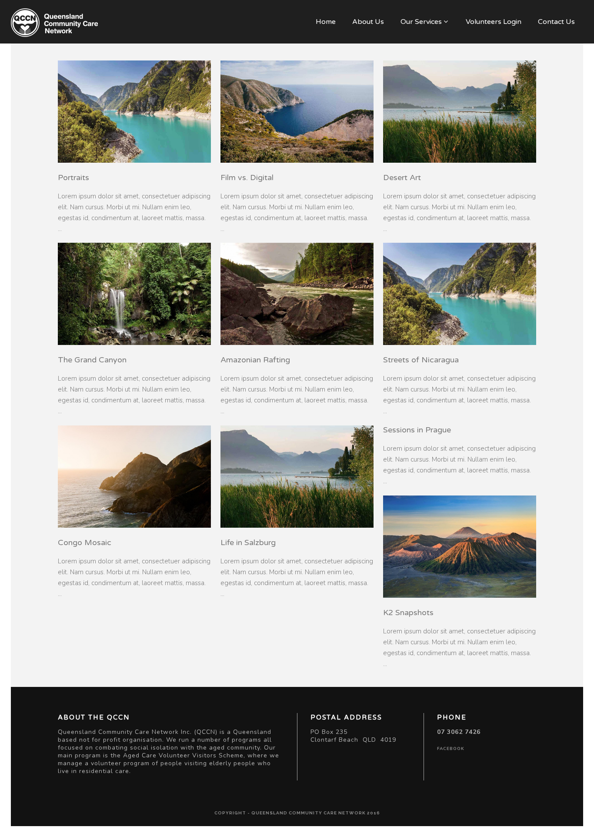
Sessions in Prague (417, 430)
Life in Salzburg (248, 542)
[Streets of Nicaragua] (459, 294)
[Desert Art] (459, 111)
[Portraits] (134, 111)
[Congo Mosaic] (134, 476)
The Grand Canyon (92, 360)
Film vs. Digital (247, 177)
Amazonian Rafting (255, 360)
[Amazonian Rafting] (297, 294)
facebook (450, 749)
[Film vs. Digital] (297, 111)
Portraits (73, 177)
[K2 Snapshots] (459, 547)
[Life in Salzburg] (297, 476)
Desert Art (402, 177)
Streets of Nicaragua (421, 360)
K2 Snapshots (408, 612)
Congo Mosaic (84, 542)
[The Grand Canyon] (134, 294)
